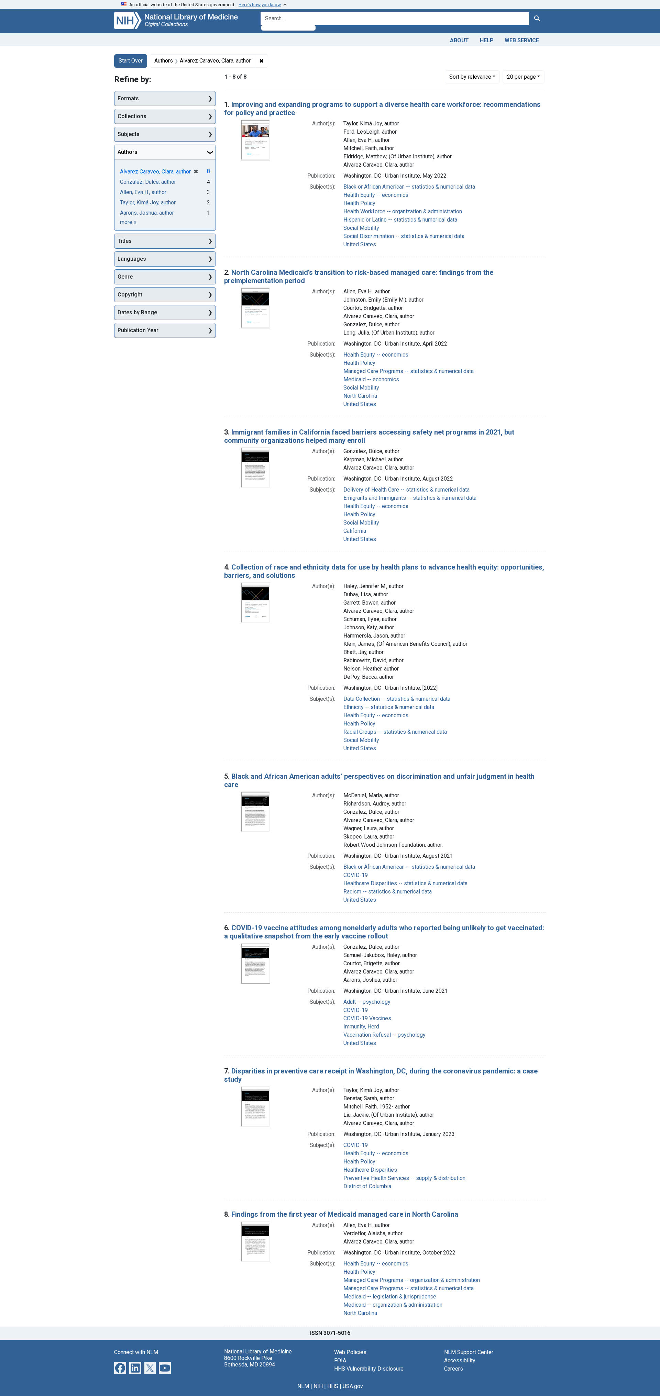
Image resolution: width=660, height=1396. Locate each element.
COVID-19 (355, 875)
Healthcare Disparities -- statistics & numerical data (405, 883)
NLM (303, 1386)
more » (128, 222)
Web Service (522, 40)
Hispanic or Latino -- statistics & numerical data (400, 219)
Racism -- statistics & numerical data (387, 891)
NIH (318, 1386)
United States (359, 244)
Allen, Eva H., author (143, 192)
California (354, 531)
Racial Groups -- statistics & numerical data (395, 732)
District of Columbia (367, 1186)
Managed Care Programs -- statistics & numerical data (408, 371)
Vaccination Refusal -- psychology (384, 1035)
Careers (453, 1368)
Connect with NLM (136, 1352)
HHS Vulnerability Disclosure (369, 1368)
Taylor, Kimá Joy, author (148, 202)
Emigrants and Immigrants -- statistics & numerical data (409, 498)
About (459, 40)
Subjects (129, 134)
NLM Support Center (468, 1352)
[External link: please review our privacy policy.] (120, 1367)
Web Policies (350, 1352)
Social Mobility (361, 228)
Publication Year (138, 330)
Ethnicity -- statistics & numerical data (388, 707)
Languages (132, 259)
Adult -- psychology (366, 1002)
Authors (128, 152)
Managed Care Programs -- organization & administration (411, 1280)
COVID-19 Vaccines (367, 1018)
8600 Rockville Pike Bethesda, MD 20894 (249, 1361)
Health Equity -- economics (375, 195)
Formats (128, 98)
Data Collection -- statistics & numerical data (396, 699)
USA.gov (353, 1386)
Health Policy (359, 203)
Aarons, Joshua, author (147, 213)
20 (521, 76)
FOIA (340, 1360)
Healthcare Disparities (370, 1170)
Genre (125, 276)
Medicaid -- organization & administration (392, 1305)
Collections (132, 116)
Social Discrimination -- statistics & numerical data (403, 236)
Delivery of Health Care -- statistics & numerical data (406, 489)
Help (487, 40)
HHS (332, 1386)
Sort (470, 77)
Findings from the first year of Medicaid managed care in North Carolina (344, 1214)
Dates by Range (137, 312)
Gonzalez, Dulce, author (148, 182)
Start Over (131, 60)
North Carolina (360, 396)
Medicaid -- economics (371, 379)
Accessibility (459, 1360)
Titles (125, 241)
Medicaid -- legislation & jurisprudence (389, 1296)
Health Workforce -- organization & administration (402, 211)
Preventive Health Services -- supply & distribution (404, 1178)
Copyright (130, 294)
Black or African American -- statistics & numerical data (409, 186)
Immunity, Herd (361, 1026)
